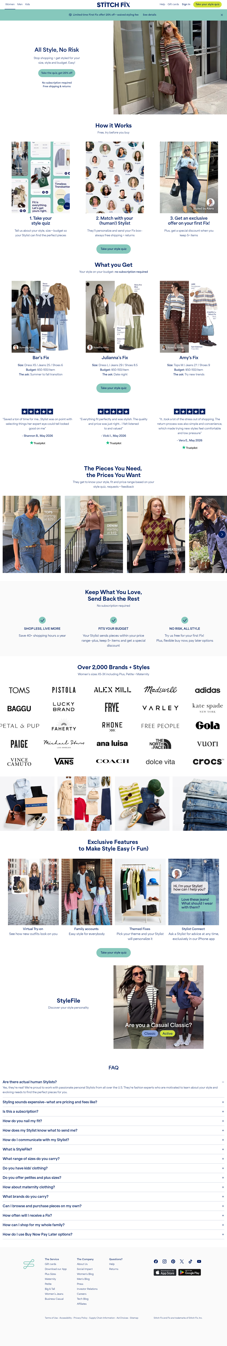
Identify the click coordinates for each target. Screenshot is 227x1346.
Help (162, 4)
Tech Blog (82, 1299)
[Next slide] (222, 534)
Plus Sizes (50, 1274)
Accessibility (65, 1318)
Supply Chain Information (102, 1318)
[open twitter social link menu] (181, 1261)
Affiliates (82, 1304)
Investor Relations (87, 1289)
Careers (81, 1294)
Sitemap (134, 1318)
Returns (113, 1269)
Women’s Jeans (54, 1294)
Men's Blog (83, 1279)
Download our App (56, 1269)
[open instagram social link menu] (164, 1261)
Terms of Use (51, 1318)
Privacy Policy (80, 1318)
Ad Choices (122, 1318)
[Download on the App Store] (165, 1272)
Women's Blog (85, 1274)
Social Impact (85, 1269)
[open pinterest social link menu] (173, 1261)
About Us (82, 1264)
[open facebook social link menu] (156, 1261)
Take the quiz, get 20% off (56, 73)
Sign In (186, 4)
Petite (48, 1284)
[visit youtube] (199, 1261)
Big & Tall (50, 1289)
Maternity (50, 1279)
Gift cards (173, 4)
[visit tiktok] (190, 1261)
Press (80, 1284)
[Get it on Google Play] (189, 1272)
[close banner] (221, 14)
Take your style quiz (207, 4)
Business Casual (54, 1299)
